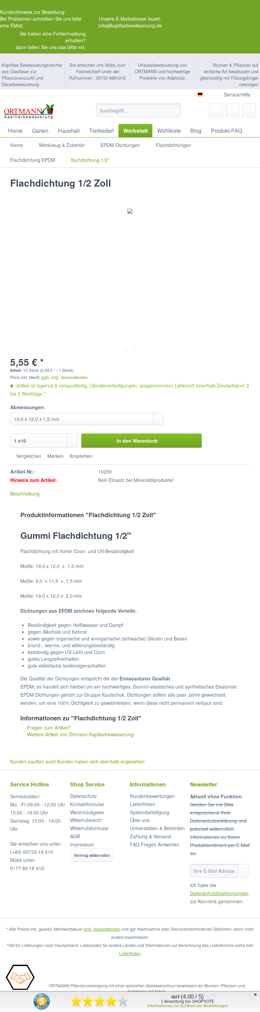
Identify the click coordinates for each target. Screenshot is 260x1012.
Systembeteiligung (149, 812)
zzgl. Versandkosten (102, 929)
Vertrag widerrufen (92, 855)
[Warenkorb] (249, 110)
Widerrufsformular (89, 828)
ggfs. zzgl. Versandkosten (64, 377)
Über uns (140, 820)
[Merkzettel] (216, 110)
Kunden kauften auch (33, 761)
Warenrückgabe (87, 812)
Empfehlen (80, 455)
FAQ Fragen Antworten (154, 844)
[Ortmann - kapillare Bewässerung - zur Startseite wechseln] (28, 112)
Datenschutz (83, 796)
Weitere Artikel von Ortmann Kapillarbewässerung (80, 734)
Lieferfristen (142, 804)
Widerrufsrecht (86, 820)
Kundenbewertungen (152, 796)
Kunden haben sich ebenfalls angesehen (101, 761)
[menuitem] (138, 114)
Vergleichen (28, 455)
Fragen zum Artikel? (48, 727)
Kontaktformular (87, 804)
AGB (75, 836)
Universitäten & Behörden (157, 828)
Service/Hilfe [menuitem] (237, 94)
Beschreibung (25, 493)
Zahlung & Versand (150, 836)
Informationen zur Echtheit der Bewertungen (187, 1006)
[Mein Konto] (232, 110)
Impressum (82, 844)
